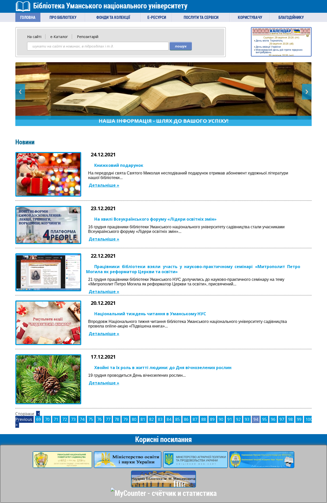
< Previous (27, 416)
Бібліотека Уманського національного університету (110, 6)
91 (229, 419)
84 (169, 419)
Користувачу (250, 17)
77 (108, 419)
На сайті (34, 36)
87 (195, 419)
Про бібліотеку (63, 17)
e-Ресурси (156, 17)
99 (299, 419)
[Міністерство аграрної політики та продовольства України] (195, 465)
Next (307, 91)
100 (309, 419)
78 (116, 419)
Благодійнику (291, 17)
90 (221, 419)
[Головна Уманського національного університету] (62, 465)
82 (151, 419)
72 (64, 419)
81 (143, 419)
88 (203, 419)
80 (134, 419)
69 (38, 419)
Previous (20, 91)
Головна (28, 17)
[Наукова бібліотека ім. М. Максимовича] (163, 484)
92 (238, 419)
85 (177, 419)
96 (273, 419)
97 (281, 419)
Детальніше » (104, 185)
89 (212, 419)
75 (90, 419)
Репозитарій (87, 36)
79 (125, 419)
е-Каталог (59, 36)
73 (73, 419)
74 (82, 419)
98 (290, 419)
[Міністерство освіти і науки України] (127, 465)
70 (47, 419)
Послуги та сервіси (201, 17)
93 (247, 419)
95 (264, 419)
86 (186, 419)
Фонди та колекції (113, 17)
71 (56, 419)
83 (160, 419)
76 (99, 419)
